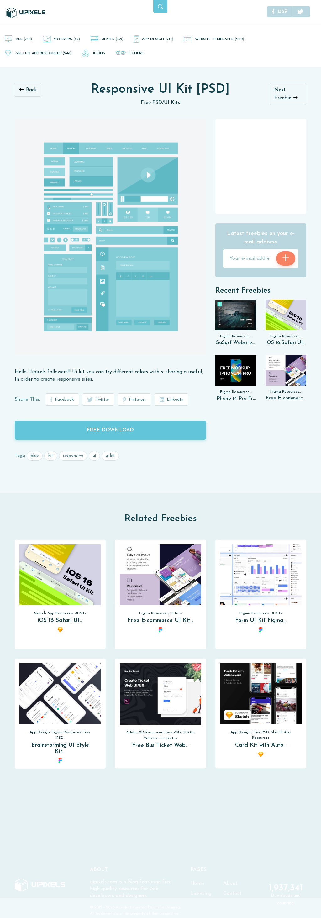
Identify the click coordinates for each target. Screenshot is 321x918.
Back (30, 89)
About (230, 883)
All (24, 39)
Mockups (67, 39)
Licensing (200, 893)
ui (94, 455)
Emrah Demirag (166, 907)
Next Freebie (283, 94)
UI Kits (113, 39)
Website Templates (219, 39)
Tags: (20, 455)
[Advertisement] (262, 166)
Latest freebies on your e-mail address (261, 238)
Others (136, 53)
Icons (99, 53)
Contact (232, 893)
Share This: (27, 399)
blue (35, 455)
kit (50, 455)
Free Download (110, 430)
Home (197, 883)
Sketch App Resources (43, 53)
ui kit (110, 455)
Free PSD (151, 102)
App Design (157, 39)
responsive (73, 455)
